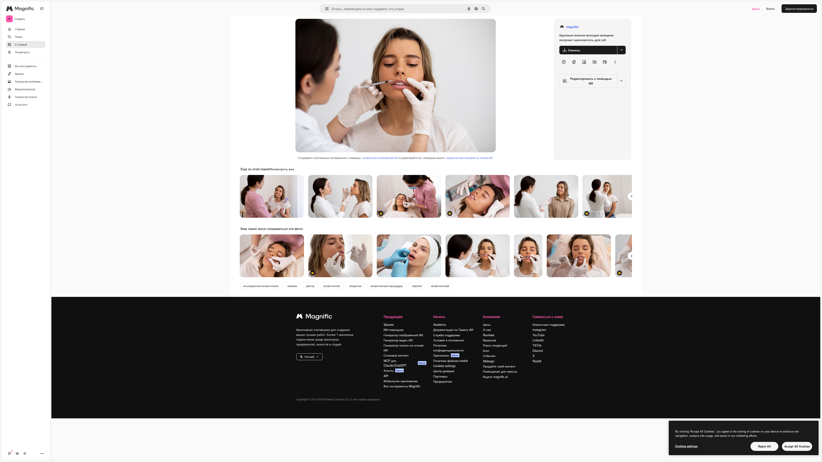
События (489, 356)
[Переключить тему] (24, 453)
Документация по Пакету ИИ (453, 329)
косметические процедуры (387, 286)
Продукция (393, 316)
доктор (310, 286)
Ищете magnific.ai (495, 377)
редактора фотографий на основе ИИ (469, 158)
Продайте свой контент (499, 366)
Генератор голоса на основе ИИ (404, 347)
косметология (331, 286)
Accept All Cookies (797, 446)
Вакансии (489, 340)
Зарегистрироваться (799, 8)
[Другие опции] (615, 62)
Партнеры (440, 376)
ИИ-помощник (394, 329)
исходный (324, 27)
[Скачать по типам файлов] (621, 50)
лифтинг (417, 286)
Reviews (488, 335)
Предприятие (442, 381)
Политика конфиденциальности (448, 347)
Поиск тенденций (495, 345)
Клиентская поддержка (549, 324)
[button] (309, 356)
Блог (486, 350)
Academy (439, 324)
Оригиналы (446, 355)
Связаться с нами (548, 316)
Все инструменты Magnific (402, 386)
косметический (440, 286)
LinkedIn (538, 340)
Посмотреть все (282, 169)
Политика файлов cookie (450, 360)
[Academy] (17, 453)
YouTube (539, 335)
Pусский (309, 356)
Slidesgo (488, 361)
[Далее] (631, 196)
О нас (487, 329)
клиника (292, 286)
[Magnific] (314, 317)
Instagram (539, 329)
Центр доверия (443, 371)
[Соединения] (9, 453)
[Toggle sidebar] (42, 8)
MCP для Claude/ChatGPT (405, 362)
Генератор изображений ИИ (403, 335)
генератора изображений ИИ (380, 158)
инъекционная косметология (260, 286)
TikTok (537, 345)
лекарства (355, 286)
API (386, 376)
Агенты (393, 370)
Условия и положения (448, 340)
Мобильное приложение (401, 381)
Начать (439, 316)
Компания (491, 316)
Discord (538, 350)
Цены (756, 8)
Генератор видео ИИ (398, 340)
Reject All (764, 446)
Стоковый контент (396, 355)
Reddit (537, 361)
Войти (770, 8)
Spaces (389, 324)
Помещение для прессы (500, 371)
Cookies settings (444, 366)
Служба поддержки (446, 335)
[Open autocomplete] (325, 8)
